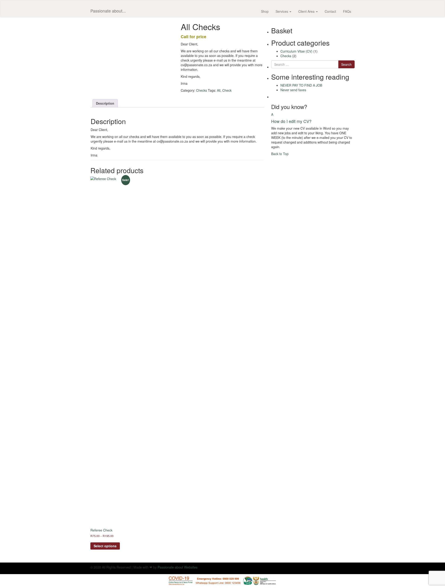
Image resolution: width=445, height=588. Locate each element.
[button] (313, 118)
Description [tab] (105, 103)
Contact (330, 11)
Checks (201, 90)
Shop (265, 11)
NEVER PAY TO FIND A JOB (301, 85)
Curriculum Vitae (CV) (296, 51)
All (218, 90)
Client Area (306, 11)
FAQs (347, 11)
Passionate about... (108, 11)
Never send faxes (293, 90)
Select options (105, 546)
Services (282, 11)
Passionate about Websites (177, 567)
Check (227, 90)
